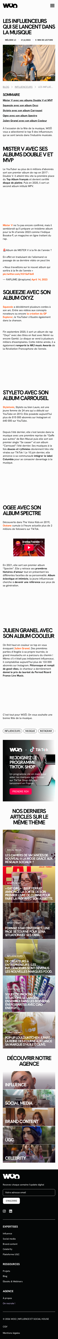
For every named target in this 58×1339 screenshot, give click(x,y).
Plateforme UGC (11, 1254)
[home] (10, 6)
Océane (7, 525)
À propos (7, 1298)
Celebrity (7, 1249)
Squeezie (8, 306)
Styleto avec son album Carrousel (22, 110)
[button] (52, 5)
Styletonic (8, 407)
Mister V (8, 225)
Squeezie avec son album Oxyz (20, 105)
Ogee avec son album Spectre (20, 115)
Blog (5, 1276)
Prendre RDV (20, 791)
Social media (9, 1238)
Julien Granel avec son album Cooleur (25, 120)
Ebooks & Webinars (13, 1281)
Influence (7, 1233)
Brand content (10, 1244)
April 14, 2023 (39, 279)
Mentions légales (11, 1333)
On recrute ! (9, 1303)
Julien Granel (22, 648)
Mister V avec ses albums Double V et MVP (28, 100)
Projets (6, 1271)
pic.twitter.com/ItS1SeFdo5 (18, 274)
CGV (5, 1326)
